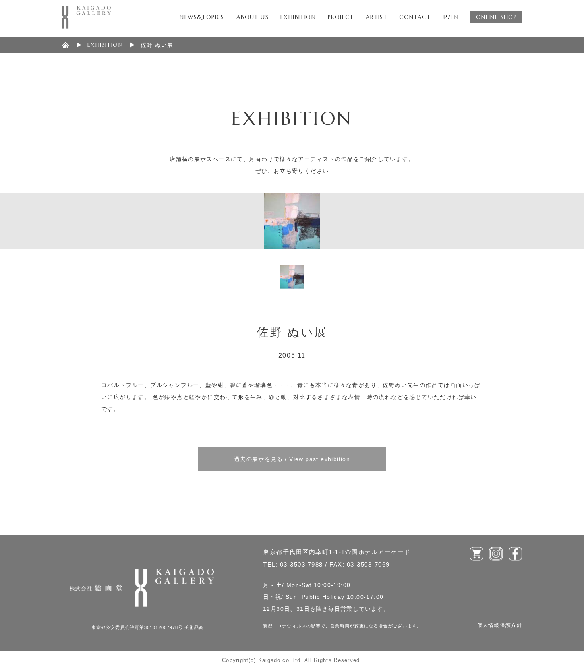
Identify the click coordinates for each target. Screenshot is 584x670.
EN (454, 17)
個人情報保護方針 (499, 625)
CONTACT (415, 17)
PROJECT (341, 17)
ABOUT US (252, 17)
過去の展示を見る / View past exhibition (292, 459)
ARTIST (376, 17)
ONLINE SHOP (496, 17)
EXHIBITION (298, 17)
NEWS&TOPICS (202, 17)
